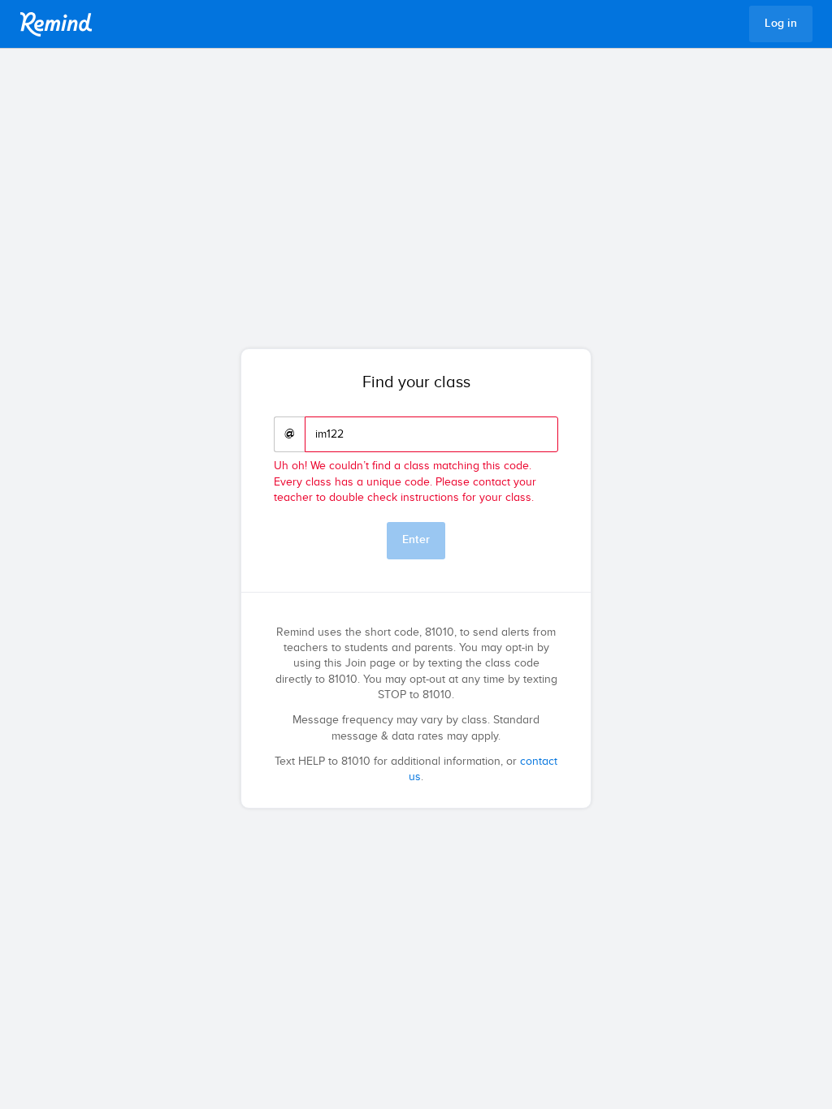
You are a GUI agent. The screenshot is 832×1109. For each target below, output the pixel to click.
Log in (781, 23)
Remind (56, 24)
